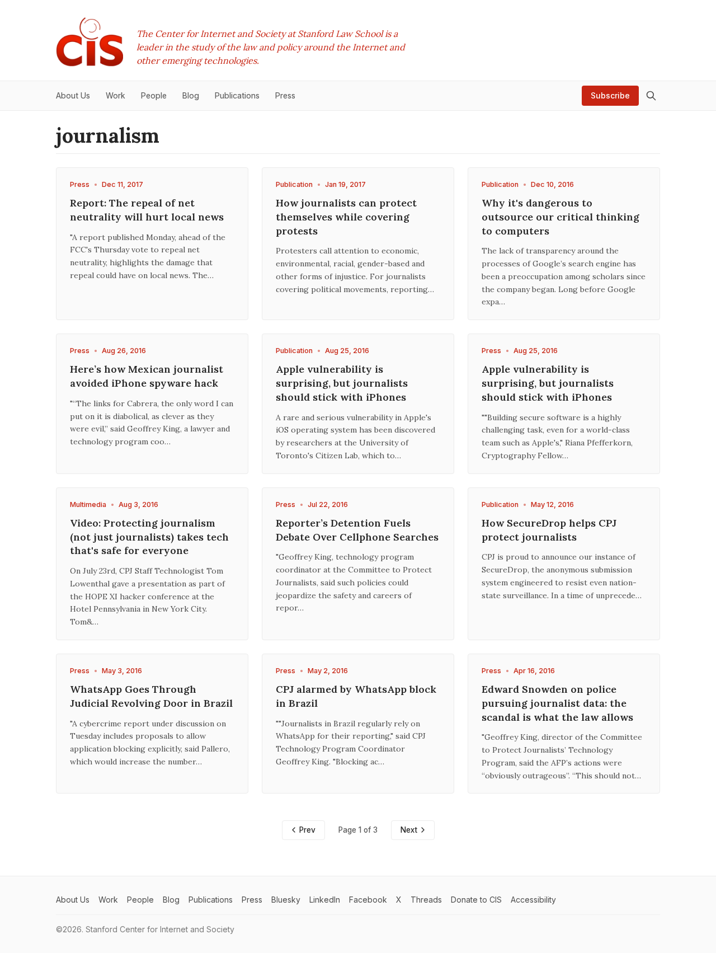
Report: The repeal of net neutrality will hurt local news (147, 209)
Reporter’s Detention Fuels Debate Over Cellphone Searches (357, 530)
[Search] (651, 96)
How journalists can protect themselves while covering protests (346, 216)
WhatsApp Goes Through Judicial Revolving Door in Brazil (151, 696)
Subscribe (610, 95)
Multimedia (88, 504)
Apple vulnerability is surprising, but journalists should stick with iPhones (342, 383)
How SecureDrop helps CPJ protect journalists (549, 530)
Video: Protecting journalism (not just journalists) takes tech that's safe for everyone (149, 537)
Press (80, 184)
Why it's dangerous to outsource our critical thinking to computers (560, 216)
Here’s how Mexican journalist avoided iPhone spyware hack (146, 376)
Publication (294, 184)
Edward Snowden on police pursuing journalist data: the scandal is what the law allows (557, 703)
